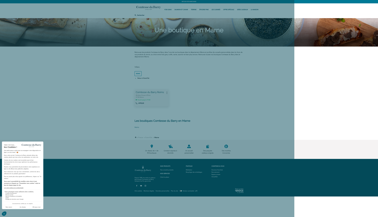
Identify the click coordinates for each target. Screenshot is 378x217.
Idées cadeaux (242, 9)
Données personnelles (162, 191)
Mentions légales (149, 191)
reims (138, 73)
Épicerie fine (204, 9)
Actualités (215, 177)
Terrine (193, 9)
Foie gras (167, 9)
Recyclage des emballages (194, 172)
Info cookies (138, 191)
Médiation (189, 170)
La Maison (254, 9)
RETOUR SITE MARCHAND (189, 1)
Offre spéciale (228, 9)
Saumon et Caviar (181, 9)
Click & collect (164, 177)
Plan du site (174, 191)
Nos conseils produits (166, 170)
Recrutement (216, 172)
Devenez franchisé (217, 170)
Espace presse (216, 174)
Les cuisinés (216, 9)
